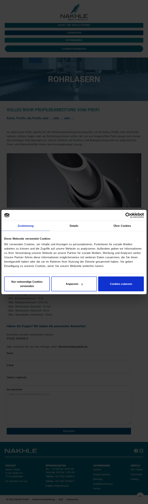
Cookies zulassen (121, 283)
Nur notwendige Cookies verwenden (27, 284)
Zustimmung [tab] (26, 225)
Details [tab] (74, 225)
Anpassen (72, 283)
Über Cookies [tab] (122, 225)
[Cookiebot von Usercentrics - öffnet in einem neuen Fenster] (128, 215)
